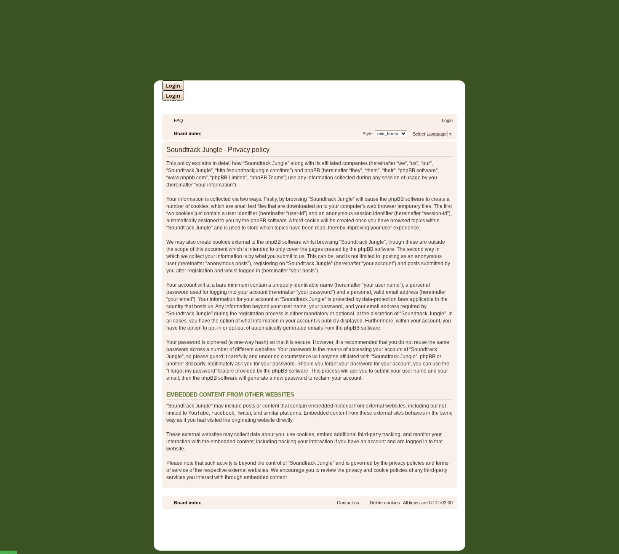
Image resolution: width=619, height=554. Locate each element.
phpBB (287, 526)
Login (173, 85)
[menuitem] (174, 120)
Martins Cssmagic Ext (332, 532)
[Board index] (345, 40)
